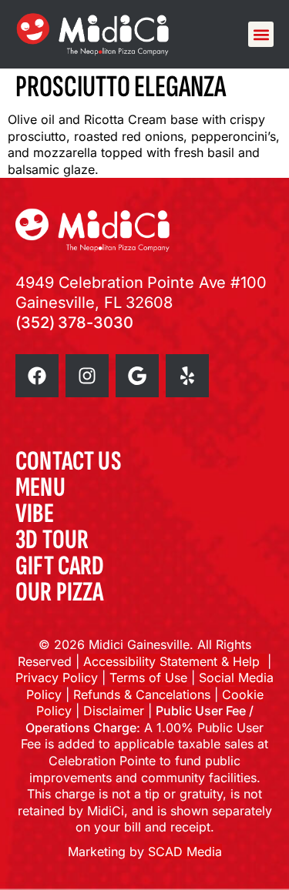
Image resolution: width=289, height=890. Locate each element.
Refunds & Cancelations (141, 694)
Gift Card (60, 567)
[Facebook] (37, 375)
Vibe (34, 514)
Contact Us (68, 462)
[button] (261, 34)
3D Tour (52, 540)
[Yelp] (187, 375)
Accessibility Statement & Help (175, 661)
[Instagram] (87, 375)
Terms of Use (148, 677)
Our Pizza (59, 593)
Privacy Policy (56, 677)
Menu (40, 488)
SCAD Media (185, 851)
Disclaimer (113, 710)
